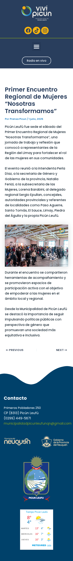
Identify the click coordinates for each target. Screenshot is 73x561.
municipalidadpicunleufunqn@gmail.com (38, 423)
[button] (36, 46)
